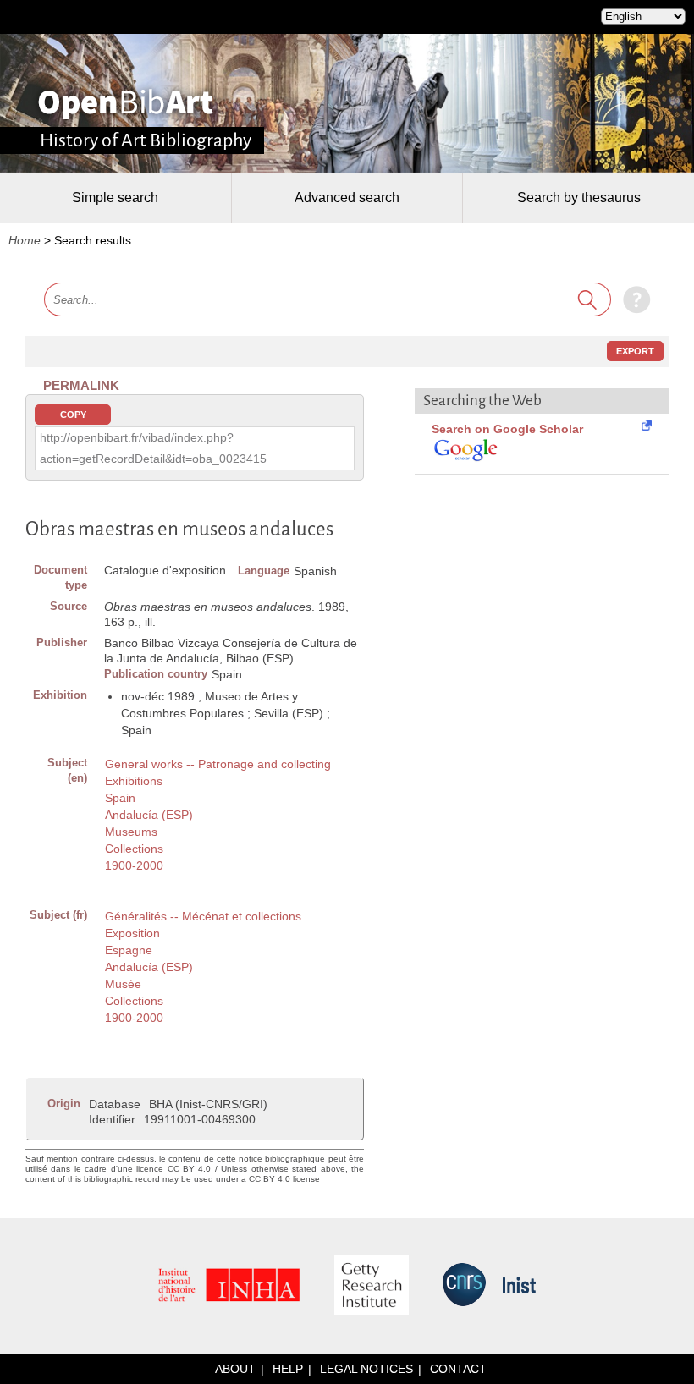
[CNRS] (464, 1286)
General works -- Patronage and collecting (218, 764)
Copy (73, 414)
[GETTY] (371, 1286)
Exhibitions (133, 781)
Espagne (128, 950)
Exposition (132, 933)
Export (635, 351)
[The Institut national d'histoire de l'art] (229, 1286)
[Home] (125, 104)
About (235, 1369)
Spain (120, 798)
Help (288, 1369)
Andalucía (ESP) (149, 814)
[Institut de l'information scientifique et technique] (519, 1286)
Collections (134, 848)
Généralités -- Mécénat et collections (203, 916)
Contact (458, 1369)
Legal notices (366, 1369)
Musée (123, 984)
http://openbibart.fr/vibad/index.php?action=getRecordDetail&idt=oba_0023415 (153, 448)
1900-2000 (134, 865)
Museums (131, 831)
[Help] (632, 299)
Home (24, 240)
